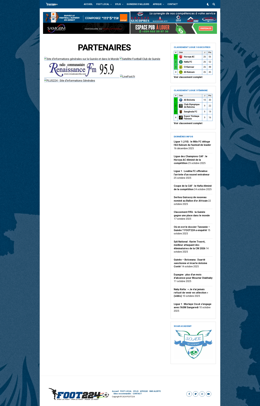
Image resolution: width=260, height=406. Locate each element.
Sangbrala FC (190, 111)
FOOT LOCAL (102, 4)
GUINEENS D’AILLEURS (138, 4)
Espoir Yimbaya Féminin (191, 117)
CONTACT (172, 4)
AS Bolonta (189, 100)
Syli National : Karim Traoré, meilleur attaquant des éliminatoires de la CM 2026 (189, 245)
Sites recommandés (122, 394)
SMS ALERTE (155, 391)
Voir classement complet (188, 77)
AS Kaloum (189, 72)
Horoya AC (189, 57)
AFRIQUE (157, 4)
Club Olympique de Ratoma (192, 105)
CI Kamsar (189, 67)
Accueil (88, 4)
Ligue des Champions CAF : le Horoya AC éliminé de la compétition (190, 160)
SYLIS (118, 4)
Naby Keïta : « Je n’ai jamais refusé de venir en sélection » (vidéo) (191, 293)
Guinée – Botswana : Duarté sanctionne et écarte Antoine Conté (190, 263)
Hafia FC (188, 62)
